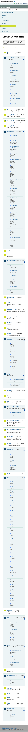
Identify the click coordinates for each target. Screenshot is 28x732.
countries (14, 680)
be (12, 486)
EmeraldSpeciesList (14, 159)
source (13, 354)
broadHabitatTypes (14, 650)
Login (16, 3)
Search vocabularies (9, 48)
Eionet (8, 9)
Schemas (4, 23)
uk (12, 603)
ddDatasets (14, 270)
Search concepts (20, 48)
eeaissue (14, 279)
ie (12, 542)
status (13, 291)
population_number (14, 79)
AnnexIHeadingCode (14, 412)
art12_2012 (10, 58)
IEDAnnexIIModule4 (11, 429)
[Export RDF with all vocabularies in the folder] (24, 59)
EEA (8, 1)
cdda (8, 251)
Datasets (4, 15)
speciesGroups (14, 662)
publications (11, 675)
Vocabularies (5, 26)
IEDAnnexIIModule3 (11, 420)
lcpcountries (14, 622)
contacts (14, 266)
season (13, 89)
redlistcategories (14, 237)
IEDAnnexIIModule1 (11, 407)
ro (12, 584)
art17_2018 (10, 126)
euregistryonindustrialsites (11, 317)
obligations (14, 286)
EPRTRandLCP (11, 310)
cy (12, 495)
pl (12, 575)
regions (13, 656)
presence (14, 84)
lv (12, 561)
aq (8, 52)
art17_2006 (10, 115)
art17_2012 (10, 120)
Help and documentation (7, 12)
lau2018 (9, 610)
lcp (8, 617)
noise (9, 670)
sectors (13, 637)
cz (12, 500)
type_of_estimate (14, 98)
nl (12, 570)
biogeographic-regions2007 (14, 140)
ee (12, 515)
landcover (10, 449)
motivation (14, 171)
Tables (3, 18)
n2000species (14, 219)
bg (12, 491)
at (12, 481)
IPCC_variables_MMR (14, 384)
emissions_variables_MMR (14, 379)
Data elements (5, 20)
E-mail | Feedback (6, 727)
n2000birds (14, 188)
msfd (8, 645)
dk (12, 510)
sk (12, 598)
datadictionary (11, 260)
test (8, 693)
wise (8, 703)
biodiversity (10, 131)
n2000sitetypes (14, 212)
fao (8, 328)
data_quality (14, 70)
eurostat (9, 322)
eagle (13, 460)
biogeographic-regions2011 (14, 147)
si (12, 593)
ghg (8, 374)
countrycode (14, 63)
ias (8, 396)
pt (12, 580)
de (12, 505)
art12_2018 (10, 109)
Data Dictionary (13, 9)
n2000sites (14, 205)
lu (12, 556)
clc (12, 454)
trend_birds (14, 93)
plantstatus (14, 629)
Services (4, 28)
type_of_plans (14, 103)
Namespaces (5, 31)
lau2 (8, 477)
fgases (9, 333)
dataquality (14, 153)
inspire (9, 443)
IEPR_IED (10, 436)
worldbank (10, 708)
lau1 (8, 473)
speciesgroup (14, 243)
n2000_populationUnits (14, 179)
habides (9, 390)
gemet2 (9, 339)
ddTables (14, 275)
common (10, 255)
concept (13, 343)
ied (8, 401)
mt (12, 566)
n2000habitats (14, 198)
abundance (14, 135)
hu (12, 538)
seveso (9, 688)
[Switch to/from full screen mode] (19, 3)
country (13, 714)
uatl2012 (14, 465)
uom (8, 697)
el (12, 519)
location (14, 75)
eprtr (8, 302)
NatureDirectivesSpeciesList (14, 230)
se (12, 589)
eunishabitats (14, 165)
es (12, 524)
